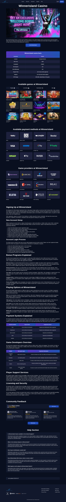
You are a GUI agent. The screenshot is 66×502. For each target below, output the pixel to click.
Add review (54, 406)
